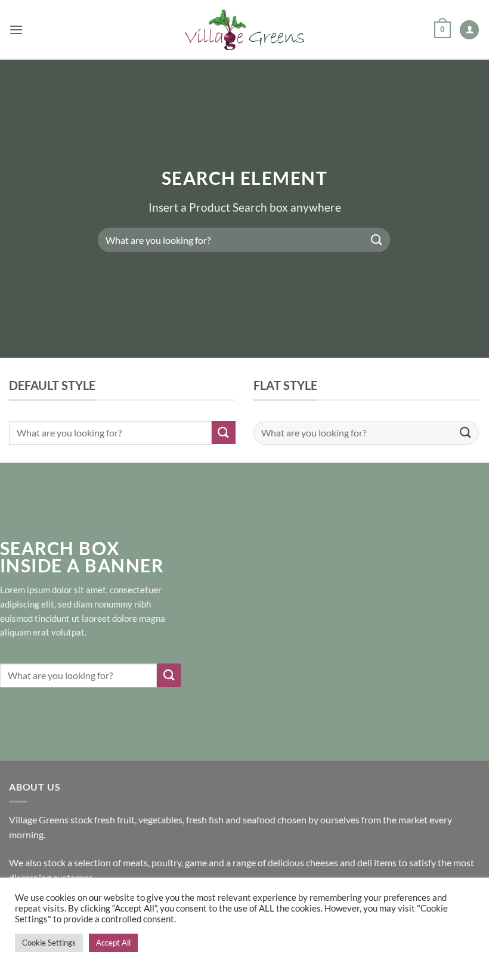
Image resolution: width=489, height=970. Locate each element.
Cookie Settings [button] (49, 942)
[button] (16, 29)
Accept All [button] (113, 942)
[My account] (469, 30)
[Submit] (377, 240)
